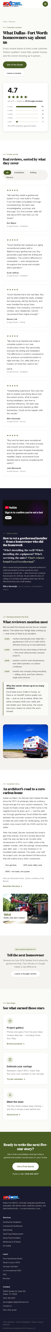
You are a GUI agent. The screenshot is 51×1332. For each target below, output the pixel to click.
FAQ (4, 1274)
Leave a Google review (25, 974)
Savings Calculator (10, 1266)
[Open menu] (45, 4)
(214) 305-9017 (31, 1174)
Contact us (7, 1306)
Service (9, 177)
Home (5, 22)
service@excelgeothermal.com (15, 1302)
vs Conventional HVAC (12, 1270)
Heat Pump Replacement (13, 1234)
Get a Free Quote (15, 65)
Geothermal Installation (12, 1222)
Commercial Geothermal (12, 1226)
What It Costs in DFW (11, 1262)
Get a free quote (10, 1310)
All (7, 172)
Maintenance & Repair (12, 1242)
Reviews (6, 1278)
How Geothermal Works (12, 1258)
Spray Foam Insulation (12, 1238)
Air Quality (7, 1246)
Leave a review (14, 73)
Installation (19, 172)
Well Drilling (7, 1230)
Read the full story (11, 886)
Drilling (33, 172)
